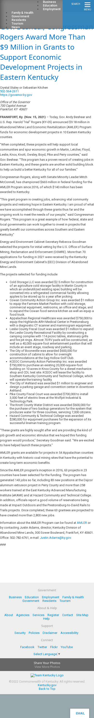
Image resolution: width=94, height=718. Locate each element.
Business (15, 597)
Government (30, 601)
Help (46, 618)
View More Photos (47, 667)
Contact (67, 615)
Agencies (22, 615)
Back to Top (47, 689)
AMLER (82, 523)
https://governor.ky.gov (16, 95)
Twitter (42, 647)
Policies (34, 633)
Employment (51, 9)
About (8, 615)
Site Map (82, 615)
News (16, 27)
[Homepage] (22, 7)
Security (20, 633)
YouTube (67, 647)
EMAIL (79, 713)
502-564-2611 (9, 91)
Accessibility (69, 633)
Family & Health (73, 597)
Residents (49, 601)
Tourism (65, 601)
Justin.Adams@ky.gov (55, 537)
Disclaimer (50, 633)
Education (32, 597)
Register (53, 615)
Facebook (27, 647)
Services (38, 615)
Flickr (54, 647)
